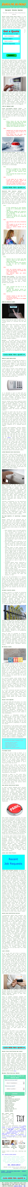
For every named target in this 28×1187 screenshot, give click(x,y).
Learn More (18, 1186)
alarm (17, 437)
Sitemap (3, 1171)
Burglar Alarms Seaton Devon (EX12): (11, 16)
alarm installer (19, 915)
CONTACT (20, 7)
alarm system (20, 706)
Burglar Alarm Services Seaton (10, 1073)
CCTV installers (19, 1134)
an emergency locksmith (18, 1127)
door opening (23, 1129)
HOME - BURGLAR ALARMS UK (14, 1164)
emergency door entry (12, 1132)
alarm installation (21, 1069)
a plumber (23, 1128)
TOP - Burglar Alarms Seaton (9, 1154)
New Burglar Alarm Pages (13, 1171)
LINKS (14, 7)
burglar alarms (21, 1068)
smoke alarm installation (16, 1130)
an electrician (10, 1128)
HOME (11, 7)
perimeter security (6, 634)
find (6, 1053)
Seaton (9, 437)
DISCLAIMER (24, 7)
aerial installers (11, 1135)
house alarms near (13, 881)
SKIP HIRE (10, 1129)
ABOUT (17, 7)
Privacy (25, 1175)
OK (24, 1186)
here (15, 1070)
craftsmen (4, 1138)
